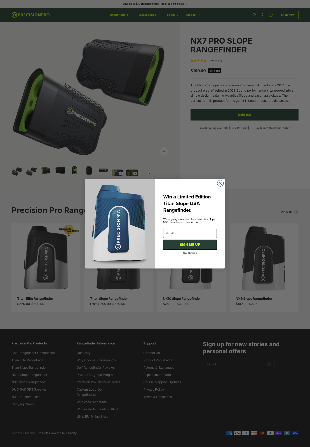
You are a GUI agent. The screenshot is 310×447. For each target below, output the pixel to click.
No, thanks (190, 253)
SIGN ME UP (190, 244)
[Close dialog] (220, 183)
